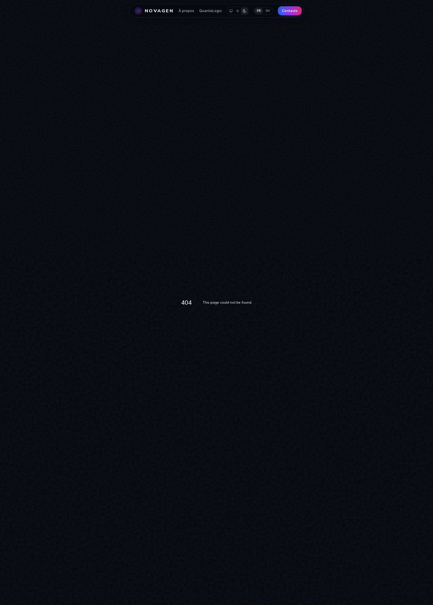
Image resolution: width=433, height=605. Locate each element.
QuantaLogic (210, 11)
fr (259, 11)
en (268, 11)
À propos (186, 11)
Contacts (290, 11)
